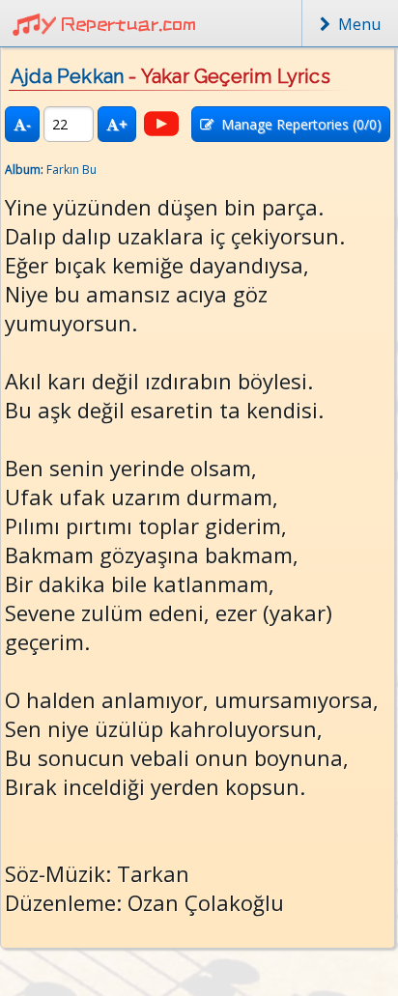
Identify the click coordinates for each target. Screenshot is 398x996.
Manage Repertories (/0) (297, 124)
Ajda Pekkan (67, 76)
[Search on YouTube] (161, 123)
